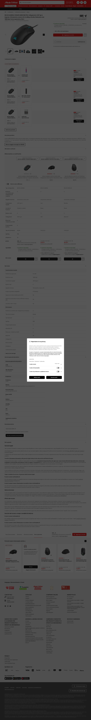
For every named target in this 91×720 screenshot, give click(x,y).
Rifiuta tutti (37, 377)
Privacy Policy (31, 361)
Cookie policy (42, 361)
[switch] (57, 368)
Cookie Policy (31, 359)
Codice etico (37, 361)
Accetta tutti (54, 377)
